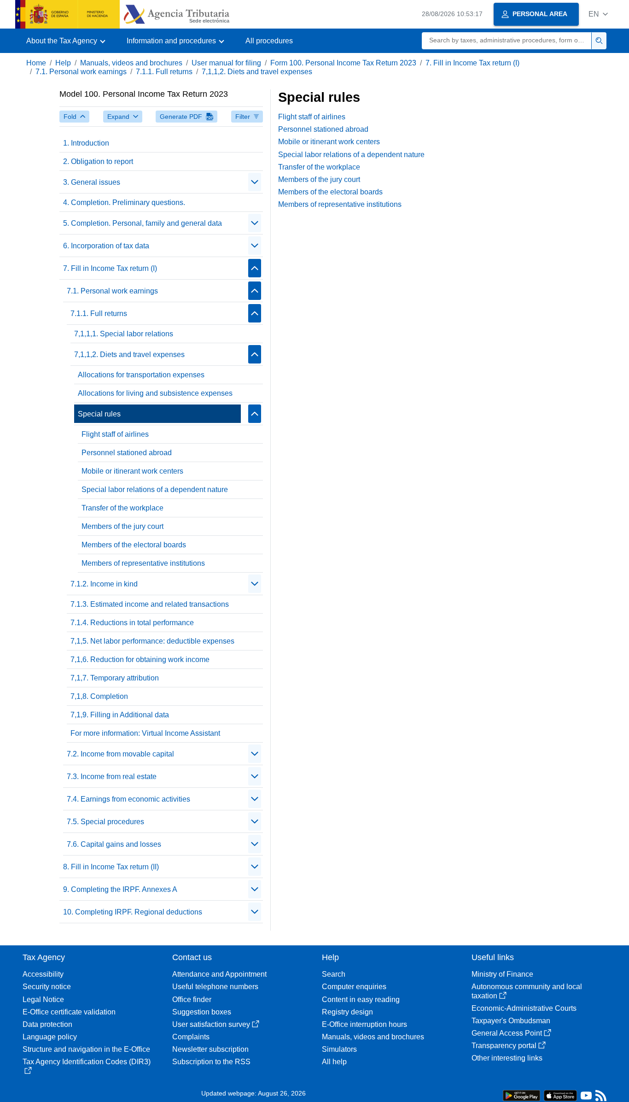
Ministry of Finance (502, 974)
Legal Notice (43, 999)
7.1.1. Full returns (164, 72)
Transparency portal (504, 1045)
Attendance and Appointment (219, 974)
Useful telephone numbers (215, 987)
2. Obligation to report (98, 161)
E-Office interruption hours (364, 1024)
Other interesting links (507, 1058)
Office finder (191, 999)
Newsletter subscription (210, 1049)
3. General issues (91, 182)
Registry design (347, 1012)
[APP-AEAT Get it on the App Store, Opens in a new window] (560, 1095)
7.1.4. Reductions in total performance (132, 623)
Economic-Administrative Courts (524, 1008)
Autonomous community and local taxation (527, 991)
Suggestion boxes (201, 1012)
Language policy (50, 1037)
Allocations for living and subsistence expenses (155, 393)
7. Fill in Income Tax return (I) (472, 63)
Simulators (339, 1049)
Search (333, 974)
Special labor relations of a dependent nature (155, 489)
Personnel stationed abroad (127, 453)
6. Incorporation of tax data (106, 246)
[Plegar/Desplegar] (254, 182)
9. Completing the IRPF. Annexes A (120, 889)
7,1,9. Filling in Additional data (119, 715)
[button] (598, 14)
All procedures (269, 41)
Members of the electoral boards (134, 545)
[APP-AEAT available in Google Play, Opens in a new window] (521, 1095)
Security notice (47, 987)
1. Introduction (86, 143)
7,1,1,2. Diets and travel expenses (257, 72)
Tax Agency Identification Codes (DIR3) (87, 1062)
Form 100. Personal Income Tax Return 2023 (343, 63)
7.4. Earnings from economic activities (128, 799)
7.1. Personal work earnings (81, 72)
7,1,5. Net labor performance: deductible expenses (152, 641)
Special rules (99, 414)
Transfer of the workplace (122, 508)
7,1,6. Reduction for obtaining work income (140, 659)
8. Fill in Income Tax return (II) (111, 867)
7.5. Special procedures (105, 822)
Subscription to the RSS (211, 1062)
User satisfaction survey (211, 1024)
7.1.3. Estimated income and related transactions (149, 604)
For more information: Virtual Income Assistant (145, 733)
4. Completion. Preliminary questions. (124, 202)
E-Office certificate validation (69, 1012)
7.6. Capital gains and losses (114, 844)
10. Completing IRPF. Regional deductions (132, 912)
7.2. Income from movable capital (120, 754)
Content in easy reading (361, 999)
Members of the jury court (122, 526)
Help (63, 63)
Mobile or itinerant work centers (132, 471)
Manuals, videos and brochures (131, 63)
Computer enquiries (354, 987)
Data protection (47, 1024)
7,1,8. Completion (99, 696)
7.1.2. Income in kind (104, 584)
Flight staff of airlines (115, 434)
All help (334, 1062)
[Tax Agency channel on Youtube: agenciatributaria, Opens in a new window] (586, 1098)
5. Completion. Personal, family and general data (142, 223)
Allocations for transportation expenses (141, 375)
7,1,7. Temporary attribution (114, 678)
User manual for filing (226, 63)
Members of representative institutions (143, 563)
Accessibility (43, 974)
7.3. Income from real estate (112, 776)
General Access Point (507, 1033)
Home (36, 63)
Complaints (191, 1037)
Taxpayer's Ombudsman (511, 1021)
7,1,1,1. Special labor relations (123, 334)
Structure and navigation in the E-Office (86, 1049)
